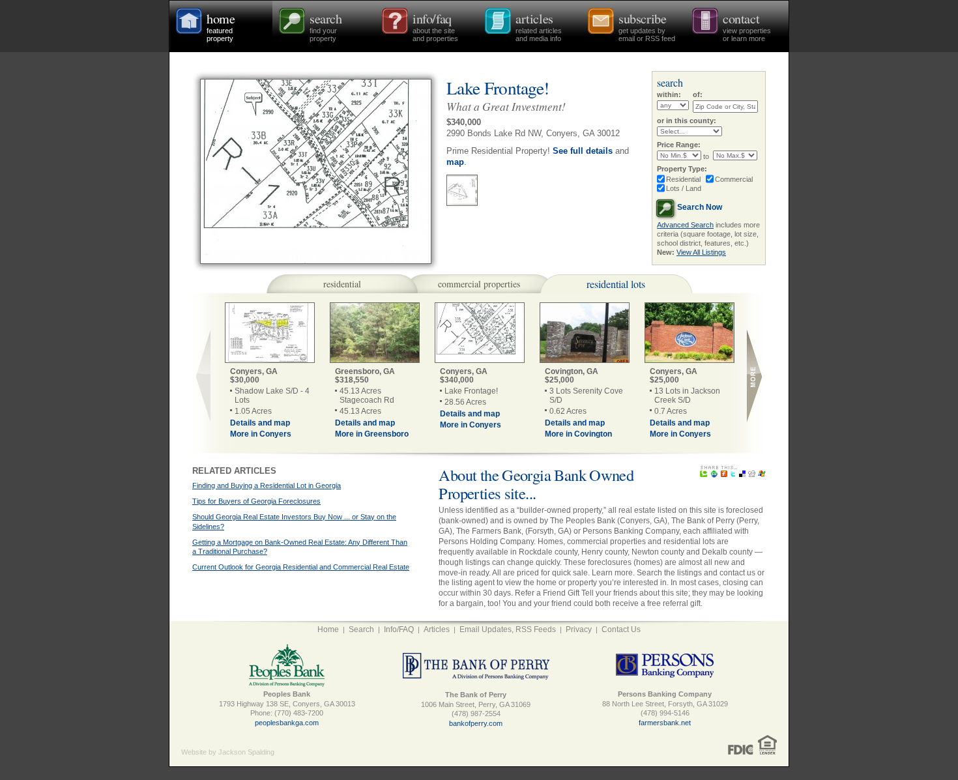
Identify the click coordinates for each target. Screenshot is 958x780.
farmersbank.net (665, 723)
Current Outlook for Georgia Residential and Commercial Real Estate (300, 567)
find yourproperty (326, 26)
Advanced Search (685, 225)
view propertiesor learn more (747, 26)
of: (698, 94)
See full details (583, 151)
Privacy (579, 629)
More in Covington (578, 433)
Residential (683, 179)
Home (328, 629)
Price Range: (679, 145)
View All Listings (701, 252)
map (455, 162)
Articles (437, 629)
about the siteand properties (435, 26)
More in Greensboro (372, 433)
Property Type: (682, 169)
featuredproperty (221, 26)
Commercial (734, 179)
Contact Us (621, 629)
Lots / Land (683, 188)
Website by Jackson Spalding (227, 752)
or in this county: (686, 120)
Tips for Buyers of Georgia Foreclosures (256, 501)
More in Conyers (260, 433)
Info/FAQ (399, 629)
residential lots (616, 284)
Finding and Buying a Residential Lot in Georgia (266, 485)
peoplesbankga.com (287, 723)
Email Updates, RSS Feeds (507, 629)
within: (669, 94)
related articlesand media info (538, 26)
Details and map (260, 422)
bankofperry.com (475, 723)
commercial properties (479, 284)
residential (342, 284)
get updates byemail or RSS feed (646, 26)
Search (361, 629)
